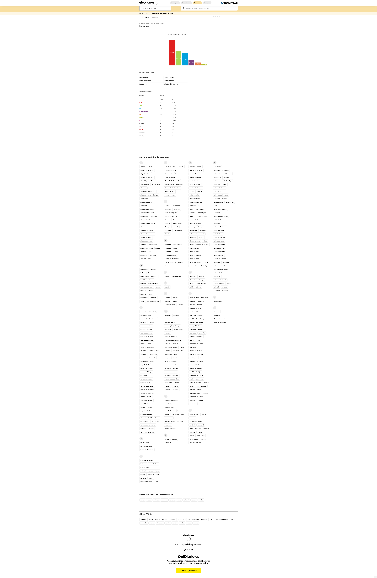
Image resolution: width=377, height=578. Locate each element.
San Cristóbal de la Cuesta (197, 312)
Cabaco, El (143, 312)
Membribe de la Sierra (171, 347)
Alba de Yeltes (156, 184)
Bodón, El (143, 290)
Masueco (167, 333)
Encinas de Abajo (153, 464)
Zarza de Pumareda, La (220, 319)
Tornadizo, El (201, 435)
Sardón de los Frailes (196, 382)
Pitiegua (205, 241)
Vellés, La (216, 205)
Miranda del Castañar (171, 354)
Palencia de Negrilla (195, 177)
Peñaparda (203, 230)
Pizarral (192, 244)
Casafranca (143, 375)
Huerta (167, 266)
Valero (224, 184)
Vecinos (224, 198)
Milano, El (167, 350)
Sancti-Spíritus (194, 358)
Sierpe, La (205, 393)
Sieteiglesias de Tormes (196, 396)
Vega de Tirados (218, 202)
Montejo (175, 368)
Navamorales (168, 418)
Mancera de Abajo (170, 322)
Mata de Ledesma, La (171, 336)
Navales (167, 414)
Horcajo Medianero (170, 262)
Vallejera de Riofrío (219, 188)
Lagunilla (167, 297)
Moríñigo (167, 389)
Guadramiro (168, 230)
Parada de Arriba (194, 181)
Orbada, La (168, 442)
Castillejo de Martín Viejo (147, 393)
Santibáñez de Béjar (195, 372)
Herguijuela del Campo (171, 251)
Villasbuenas (217, 266)
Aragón (151, 519)
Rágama (198, 287)
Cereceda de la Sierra (146, 400)
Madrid (175, 523)
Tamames (192, 418)
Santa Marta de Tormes (196, 361)
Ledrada (175, 301)
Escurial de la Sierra (153, 474)
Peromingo (193, 227)
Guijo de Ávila (178, 230)
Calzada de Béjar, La (146, 333)
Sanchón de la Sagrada (196, 354)
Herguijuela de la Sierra (171, 248)
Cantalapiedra (153, 354)
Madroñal (167, 319)
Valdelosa (226, 177)
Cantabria (172, 519)
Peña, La (200, 227)
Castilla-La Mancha (193, 519)
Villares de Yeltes (219, 255)
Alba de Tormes (144, 184)
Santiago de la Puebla (196, 368)
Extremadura (143, 523)
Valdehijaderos (218, 174)
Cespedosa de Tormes (146, 411)
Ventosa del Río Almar (220, 209)
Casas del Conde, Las (146, 379)
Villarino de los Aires (220, 258)
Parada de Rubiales (195, 184)
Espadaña (143, 478)
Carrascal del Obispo (146, 372)
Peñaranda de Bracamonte (197, 234)
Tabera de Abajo (194, 414)
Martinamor (168, 329)
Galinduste (168, 209)
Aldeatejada (143, 227)
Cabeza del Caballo (145, 315)
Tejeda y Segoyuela (195, 428)
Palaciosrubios (194, 174)
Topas (200, 432)
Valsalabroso (217, 191)
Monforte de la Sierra (171, 361)
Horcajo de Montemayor (172, 258)
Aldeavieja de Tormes (146, 230)
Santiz (191, 379)
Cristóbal (151, 428)
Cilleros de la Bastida (146, 418)
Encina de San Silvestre (146, 460)
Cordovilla (143, 428)
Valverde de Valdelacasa (221, 195)
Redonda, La (193, 276)
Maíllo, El (175, 343)
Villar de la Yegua (219, 241)
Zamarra (216, 312)
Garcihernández (177, 220)
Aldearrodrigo (144, 216)
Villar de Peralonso (219, 244)
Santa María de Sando (196, 365)
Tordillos (192, 435)
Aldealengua (143, 205)
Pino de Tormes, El (195, 241)
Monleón (175, 365)
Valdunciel (217, 184)
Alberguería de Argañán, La (147, 191)
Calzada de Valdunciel (146, 340)
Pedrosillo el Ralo (194, 205)
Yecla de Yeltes (218, 301)
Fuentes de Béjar (169, 191)
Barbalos (142, 273)
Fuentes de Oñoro (170, 195)
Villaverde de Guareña (220, 280)
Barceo (150, 273)
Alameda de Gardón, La (146, 177)
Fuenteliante (179, 184)
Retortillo (201, 276)
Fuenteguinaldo (169, 184)
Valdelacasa (228, 174)
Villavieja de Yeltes (219, 283)
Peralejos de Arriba (195, 220)
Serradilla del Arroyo (195, 389)
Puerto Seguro (205, 266)
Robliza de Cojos (201, 283)
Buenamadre (144, 297)
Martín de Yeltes (178, 329)
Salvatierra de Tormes (196, 308)
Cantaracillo (152, 358)
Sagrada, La (204, 297)
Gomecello (175, 227)
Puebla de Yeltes (194, 258)
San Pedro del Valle (195, 340)
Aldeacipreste (144, 198)
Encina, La (143, 464)
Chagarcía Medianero (146, 414)
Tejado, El (201, 425)
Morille (177, 382)
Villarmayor (217, 262)
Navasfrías (168, 425)
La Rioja (168, 523)
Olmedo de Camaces (171, 439)
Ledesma (167, 301)
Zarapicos (217, 315)
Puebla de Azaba (194, 251)
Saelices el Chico (194, 297)
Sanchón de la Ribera (196, 350)
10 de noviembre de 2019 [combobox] (148, 8)
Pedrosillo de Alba (195, 198)
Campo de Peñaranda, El (147, 347)
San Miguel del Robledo (196, 329)
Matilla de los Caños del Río (173, 340)
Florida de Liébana (170, 166)
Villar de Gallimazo (219, 237)
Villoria (229, 283)
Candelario (143, 350)
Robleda (192, 283)
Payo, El (199, 191)
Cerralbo (142, 407)
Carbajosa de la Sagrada (147, 361)
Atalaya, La (153, 255)
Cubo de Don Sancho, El (147, 432)
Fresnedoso (178, 174)
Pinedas (201, 237)
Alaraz (153, 181)
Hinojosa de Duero (170, 255)
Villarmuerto (226, 262)
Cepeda (149, 396)
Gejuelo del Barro (177, 223)
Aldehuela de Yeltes (145, 237)
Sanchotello (193, 347)
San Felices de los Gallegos (197, 319)
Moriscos (167, 386)
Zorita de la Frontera (220, 322)
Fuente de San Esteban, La (172, 181)
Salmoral (199, 304)
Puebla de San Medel (195, 255)
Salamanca (201, 301)
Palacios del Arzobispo (196, 170)
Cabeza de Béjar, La (154, 312)
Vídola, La (225, 290)
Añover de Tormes (145, 258)
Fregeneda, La (169, 174)
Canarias (164, 519)
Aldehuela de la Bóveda (147, 234)
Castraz (142, 396)
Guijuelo (167, 234)
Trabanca (203, 439)
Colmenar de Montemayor (147, 425)
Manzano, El (168, 326)
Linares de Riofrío (170, 304)
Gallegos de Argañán (171, 212)
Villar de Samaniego (219, 248)
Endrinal (142, 474)
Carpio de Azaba (145, 365)
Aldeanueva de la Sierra (147, 212)
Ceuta (211, 519)
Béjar (142, 301)
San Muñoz (202, 333)
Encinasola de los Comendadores (149, 471)
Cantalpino (143, 358)
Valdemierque (218, 181)
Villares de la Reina (219, 251)
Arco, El (151, 251)
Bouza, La (143, 294)
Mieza (182, 347)
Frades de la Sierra (170, 170)
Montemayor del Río (171, 372)
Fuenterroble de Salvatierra (172, 188)
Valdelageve (217, 177)
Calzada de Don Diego (146, 336)
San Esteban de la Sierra (196, 315)
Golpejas (167, 227)
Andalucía (143, 519)
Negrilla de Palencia (170, 428)
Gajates (167, 205)
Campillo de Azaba (145, 343)
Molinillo (175, 358)
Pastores (192, 191)
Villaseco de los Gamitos (221, 269)
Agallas (150, 166)
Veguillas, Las (230, 202)
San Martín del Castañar (196, 322)
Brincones (151, 294)
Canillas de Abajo (154, 350)
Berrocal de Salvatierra (146, 287)
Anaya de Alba (152, 244)
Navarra (196, 523)
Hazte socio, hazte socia (188, 571)
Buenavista (153, 297)
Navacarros (181, 411)
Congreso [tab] (145, 17)
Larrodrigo (175, 297)
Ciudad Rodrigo (144, 421)
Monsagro (168, 368)
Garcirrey (167, 223)
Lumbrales (180, 304)
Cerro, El (150, 407)
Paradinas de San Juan (196, 188)
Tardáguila (192, 425)
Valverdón (217, 198)
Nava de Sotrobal (170, 411)
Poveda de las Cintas (202, 244)
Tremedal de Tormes (195, 442)
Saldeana (192, 304)
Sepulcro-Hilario (194, 386)
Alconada (143, 195)
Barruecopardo (144, 276)
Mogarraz (167, 358)
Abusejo (142, 166)
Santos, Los (199, 379)
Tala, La (204, 414)
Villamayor (217, 223)
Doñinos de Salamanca (146, 450)
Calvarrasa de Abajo (146, 326)
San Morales (193, 333)
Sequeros (203, 386)
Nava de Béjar (169, 404)
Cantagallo (143, 354)
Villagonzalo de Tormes (221, 216)
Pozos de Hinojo (194, 248)
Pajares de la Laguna (195, 166)
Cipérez (157, 418)
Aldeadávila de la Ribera (147, 202)
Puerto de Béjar (194, 266)
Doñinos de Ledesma (146, 446)
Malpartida (176, 319)
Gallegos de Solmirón (171, 216)
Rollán (191, 287)
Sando (202, 358)
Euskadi (233, 519)
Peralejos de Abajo (202, 216)
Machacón (168, 315)
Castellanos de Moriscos (147, 386)
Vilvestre (224, 287)
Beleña (151, 280)
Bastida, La (154, 276)
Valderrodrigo (228, 181)
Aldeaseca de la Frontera (147, 223)
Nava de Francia (169, 407)
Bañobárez (143, 280)
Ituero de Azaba (176, 276)
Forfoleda (180, 166)
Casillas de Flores (145, 382)
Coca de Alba (155, 421)
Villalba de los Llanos (220, 220)
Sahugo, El (192, 301)
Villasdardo (227, 266)
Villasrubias (217, 276)
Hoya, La (180, 262)
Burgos (143, 500)
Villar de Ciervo (218, 234)
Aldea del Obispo (153, 195)
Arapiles (158, 248)
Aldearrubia (154, 216)
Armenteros (143, 255)
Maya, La (167, 343)
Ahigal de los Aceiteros (147, 170)
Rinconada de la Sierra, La (197, 280)
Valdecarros (217, 166)
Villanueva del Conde (220, 227)
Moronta (175, 386)
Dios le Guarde (144, 442)
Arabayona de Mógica (146, 248)
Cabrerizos (143, 322)
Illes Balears (160, 523)
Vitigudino (217, 290)
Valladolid (186, 500)
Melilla (182, 523)
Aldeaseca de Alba (145, 220)
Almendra (143, 244)
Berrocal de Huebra (153, 283)
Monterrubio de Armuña (171, 375)
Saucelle (206, 382)
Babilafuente (144, 269)
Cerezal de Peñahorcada (147, 404)
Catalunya (204, 519)
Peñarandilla (193, 237)
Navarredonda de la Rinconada (174, 421)
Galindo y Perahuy (177, 205)
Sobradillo (192, 400)
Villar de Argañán (219, 230)
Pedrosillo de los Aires (196, 202)
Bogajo (151, 290)
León (149, 500)
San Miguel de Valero (195, 326)
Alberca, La (143, 188)
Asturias (157, 519)
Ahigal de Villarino (145, 174)
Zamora (194, 500)
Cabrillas (151, 322)
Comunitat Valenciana (222, 519)
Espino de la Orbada (146, 481)
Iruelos (167, 276)
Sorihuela (200, 400)
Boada (158, 287)
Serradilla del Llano (195, 393)
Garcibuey (168, 220)
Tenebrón (206, 428)
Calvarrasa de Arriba (146, 329)
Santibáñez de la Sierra (196, 375)
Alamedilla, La (144, 181)
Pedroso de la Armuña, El (197, 209)
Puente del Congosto (195, 262)
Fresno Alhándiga (170, 177)
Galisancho (176, 209)
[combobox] (211, 8)
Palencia (156, 500)
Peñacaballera (193, 230)
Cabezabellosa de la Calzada (148, 319)
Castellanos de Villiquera (147, 389)
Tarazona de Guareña (196, 421)
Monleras (167, 365)
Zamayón (224, 312)
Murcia (189, 523)
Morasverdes (168, 382)
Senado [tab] (155, 17)
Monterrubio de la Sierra (172, 379)
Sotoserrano (193, 404)
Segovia (172, 500)
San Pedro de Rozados (196, 336)
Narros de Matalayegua (171, 400)
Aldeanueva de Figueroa (147, 209)
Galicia (152, 523)
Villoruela (216, 287)
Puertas (206, 262)
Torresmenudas (194, 439)
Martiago (177, 326)
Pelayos (192, 216)
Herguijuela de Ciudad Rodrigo (173, 244)
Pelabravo (192, 212)
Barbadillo (153, 269)
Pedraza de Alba (194, 195)
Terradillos (192, 432)
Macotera (176, 315)
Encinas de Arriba (145, 467)
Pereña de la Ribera (195, 223)
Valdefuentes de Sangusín (221, 170)
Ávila (201, 500)
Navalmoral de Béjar (178, 414)
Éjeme (156, 481)
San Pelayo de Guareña (196, 343)
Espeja (150, 478)
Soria (179, 500)
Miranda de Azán (178, 350)
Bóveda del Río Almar (153, 301)
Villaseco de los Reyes (220, 273)
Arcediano (143, 251)
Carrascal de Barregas (146, 368)
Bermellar (143, 283)
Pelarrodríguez (202, 212)
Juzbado (167, 287)
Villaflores (217, 212)
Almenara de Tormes (146, 241)
